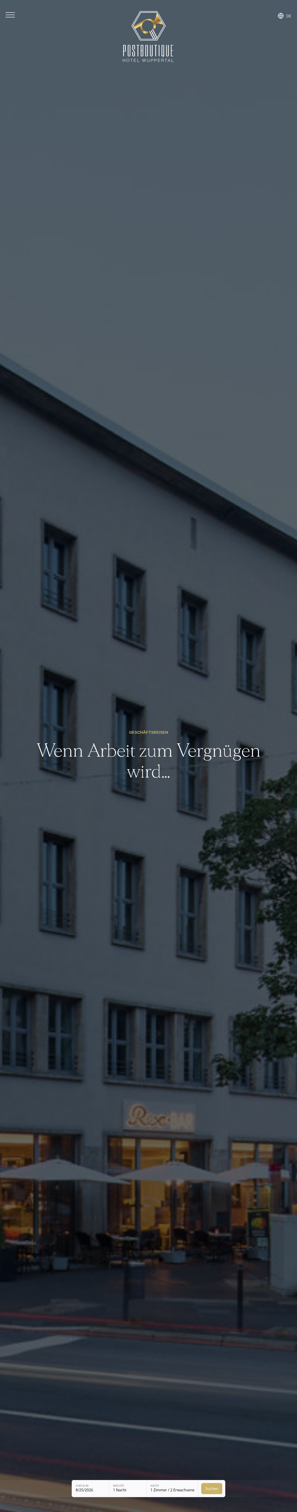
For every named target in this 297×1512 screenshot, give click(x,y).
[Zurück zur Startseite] (148, 37)
